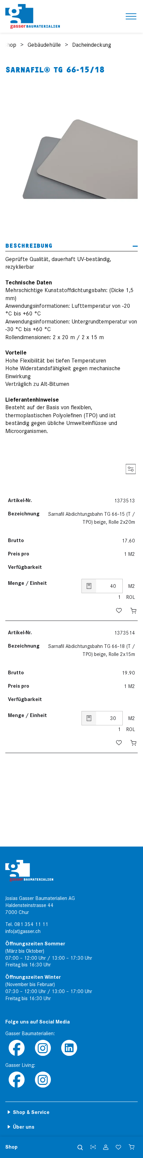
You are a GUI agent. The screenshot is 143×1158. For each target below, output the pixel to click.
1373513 (124, 501)
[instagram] (43, 1048)
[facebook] (16, 1048)
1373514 (124, 633)
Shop (10, 44)
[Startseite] (32, 16)
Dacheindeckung (91, 44)
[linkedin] (69, 1048)
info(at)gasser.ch (23, 931)
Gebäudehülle (44, 44)
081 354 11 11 (31, 924)
